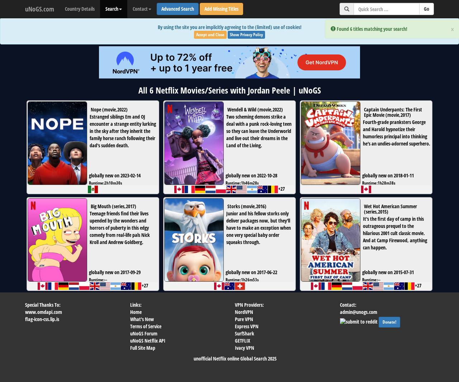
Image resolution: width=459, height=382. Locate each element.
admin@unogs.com (358, 312)
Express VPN (247, 326)
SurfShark (244, 333)
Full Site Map (142, 347)
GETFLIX (242, 340)
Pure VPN (244, 319)
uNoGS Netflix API (147, 340)
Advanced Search (177, 8)
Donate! (389, 322)
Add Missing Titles (221, 8)
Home (136, 312)
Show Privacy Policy (246, 35)
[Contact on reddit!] (359, 320)
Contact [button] (140, 8)
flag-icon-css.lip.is (42, 319)
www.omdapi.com (43, 312)
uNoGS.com (39, 9)
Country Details (80, 8)
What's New (142, 319)
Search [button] (111, 8)
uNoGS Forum (143, 333)
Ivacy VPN (244, 347)
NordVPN (244, 312)
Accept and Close (210, 35)
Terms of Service (145, 326)
